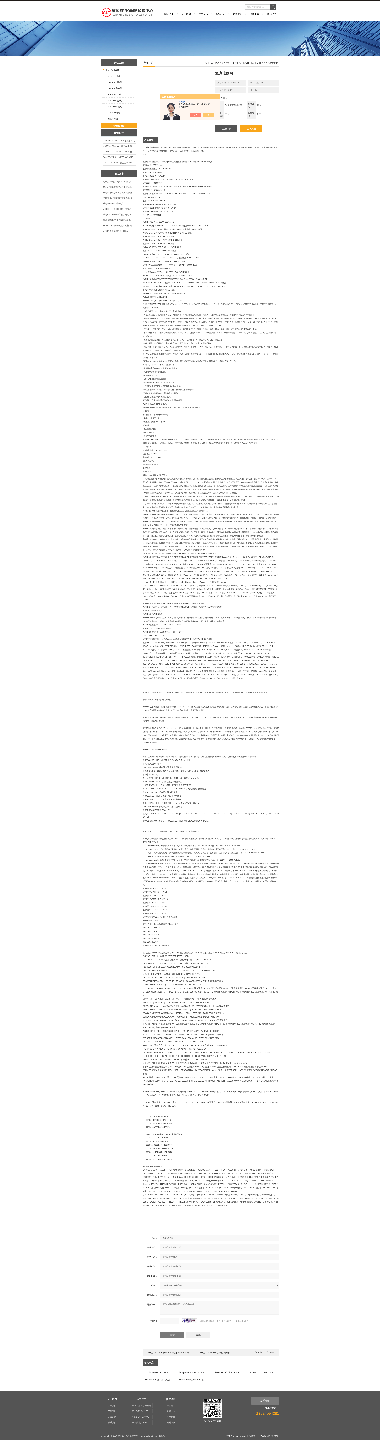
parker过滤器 (114, 76)
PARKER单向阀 (115, 88)
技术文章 (171, 1417)
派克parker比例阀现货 (113, 203)
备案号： (230, 1436)
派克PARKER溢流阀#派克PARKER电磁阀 (229, 1372)
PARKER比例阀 (115, 106)
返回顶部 (258, 1352)
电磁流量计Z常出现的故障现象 (117, 220)
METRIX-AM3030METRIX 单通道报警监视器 (119, 152)
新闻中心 (220, 14)
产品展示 (203, 14)
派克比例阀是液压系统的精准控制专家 (119, 192)
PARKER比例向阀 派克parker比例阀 (172, 1352)
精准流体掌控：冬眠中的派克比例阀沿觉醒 (119, 181)
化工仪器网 (265, 1436)
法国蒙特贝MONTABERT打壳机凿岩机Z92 (142, 1422)
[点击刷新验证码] (189, 1320)
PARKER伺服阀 (115, 100)
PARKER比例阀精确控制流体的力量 (119, 198)
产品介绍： (150, 140)
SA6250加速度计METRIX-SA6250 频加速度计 (119, 157)
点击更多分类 (119, 125)
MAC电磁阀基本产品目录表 (115, 231)
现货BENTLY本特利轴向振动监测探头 (142, 1417)
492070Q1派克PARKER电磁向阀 (194, 1379)
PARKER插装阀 (115, 82)
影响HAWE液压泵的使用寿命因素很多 (119, 214)
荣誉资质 (237, 14)
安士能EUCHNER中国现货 (142, 1411)
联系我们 (271, 14)
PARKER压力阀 (115, 94)
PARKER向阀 (114, 112)
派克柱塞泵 (113, 119)
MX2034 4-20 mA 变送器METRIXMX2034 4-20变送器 (119, 163)
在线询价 (226, 128)
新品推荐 (119, 133)
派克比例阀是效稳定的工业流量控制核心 (119, 187)
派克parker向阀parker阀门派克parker (194, 1372)
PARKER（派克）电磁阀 (219, 1352)
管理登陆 (275, 1436)
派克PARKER (112, 69)
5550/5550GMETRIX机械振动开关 (119, 141)
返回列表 (270, 1352)
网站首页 (169, 14)
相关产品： (150, 1362)
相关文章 (119, 173)
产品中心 (230, 63)
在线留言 (112, 1417)
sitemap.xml (242, 1436)
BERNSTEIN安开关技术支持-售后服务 (119, 225)
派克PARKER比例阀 (158, 1372)
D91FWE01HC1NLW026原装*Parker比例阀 (263, 1372)
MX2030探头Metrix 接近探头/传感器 (119, 146)
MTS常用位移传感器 (141, 1405)
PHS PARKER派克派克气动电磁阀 (159, 1379)
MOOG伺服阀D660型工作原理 (117, 209)
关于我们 (186, 14)
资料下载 (254, 14)
